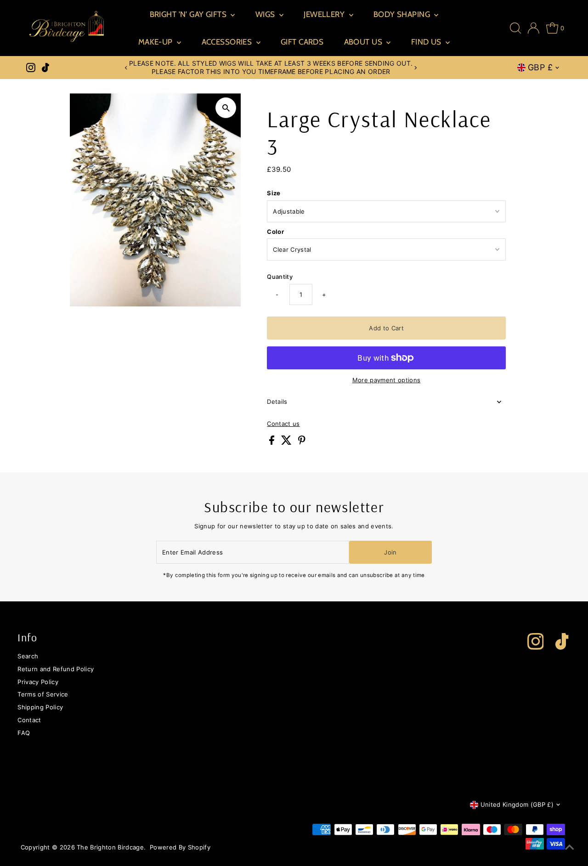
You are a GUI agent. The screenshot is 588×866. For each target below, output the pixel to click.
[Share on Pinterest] (301, 442)
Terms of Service (42, 694)
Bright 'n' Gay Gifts (189, 14)
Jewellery (325, 14)
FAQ (23, 732)
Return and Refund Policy (55, 669)
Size (273, 193)
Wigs (266, 14)
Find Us (427, 41)
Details (277, 401)
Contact (29, 720)
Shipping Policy (40, 707)
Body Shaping (402, 14)
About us (364, 41)
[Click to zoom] (225, 107)
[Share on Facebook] (272, 442)
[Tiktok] (45, 68)
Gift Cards (302, 41)
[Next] (415, 67)
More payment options (386, 380)
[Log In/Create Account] (533, 28)
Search (27, 656)
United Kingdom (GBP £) (517, 804)
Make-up (156, 41)
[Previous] (126, 67)
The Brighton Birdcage (110, 847)
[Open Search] (515, 28)
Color (275, 231)
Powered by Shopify (180, 847)
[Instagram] (31, 68)
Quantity (280, 276)
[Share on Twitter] (287, 442)
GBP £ (540, 67)
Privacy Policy (37, 681)
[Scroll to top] (569, 847)
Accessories (228, 41)
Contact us (283, 424)
